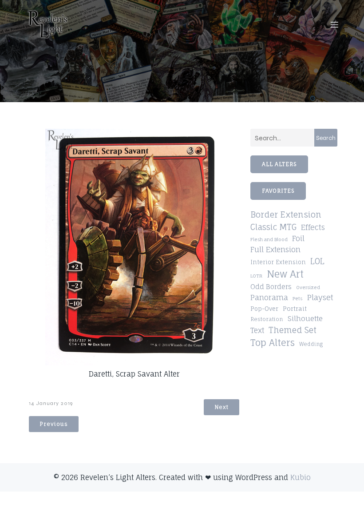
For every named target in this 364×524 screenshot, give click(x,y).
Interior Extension (278, 262)
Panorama (269, 297)
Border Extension (285, 215)
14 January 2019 (51, 403)
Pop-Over (264, 308)
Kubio (300, 477)
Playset (320, 297)
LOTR (256, 276)
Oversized (308, 287)
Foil (298, 238)
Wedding (311, 344)
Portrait (295, 308)
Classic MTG (273, 227)
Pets (297, 298)
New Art (285, 274)
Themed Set (293, 330)
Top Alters (272, 342)
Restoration (266, 319)
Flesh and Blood (269, 239)
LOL (317, 261)
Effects (313, 227)
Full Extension (275, 249)
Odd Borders (271, 286)
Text (257, 330)
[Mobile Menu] (334, 24)
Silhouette (305, 318)
